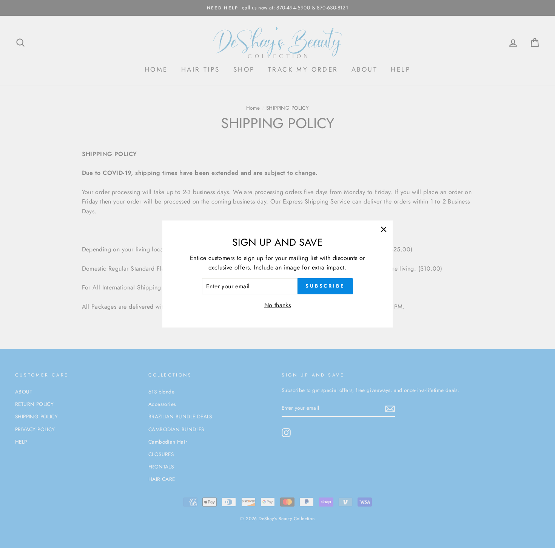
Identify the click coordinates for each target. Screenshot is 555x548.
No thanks (277, 305)
